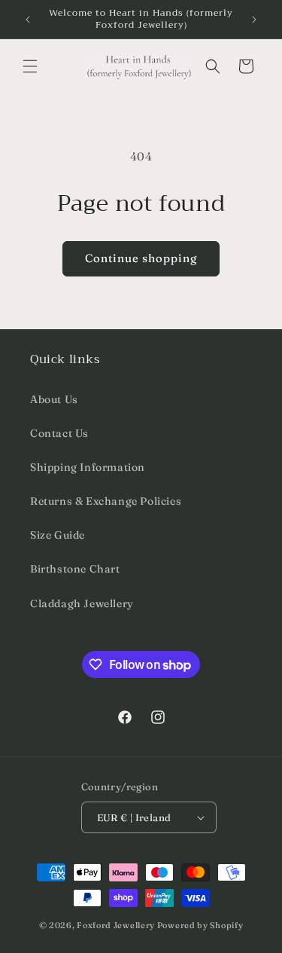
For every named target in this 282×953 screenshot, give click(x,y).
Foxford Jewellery (116, 925)
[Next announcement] (254, 19)
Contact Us (59, 433)
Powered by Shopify (200, 925)
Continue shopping (141, 258)
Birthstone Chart (75, 569)
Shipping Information (87, 467)
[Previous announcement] (27, 19)
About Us (54, 399)
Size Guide (57, 535)
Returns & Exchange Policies (105, 501)
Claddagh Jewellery (82, 603)
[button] (30, 66)
